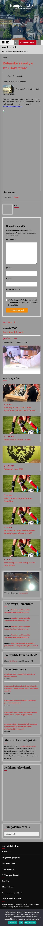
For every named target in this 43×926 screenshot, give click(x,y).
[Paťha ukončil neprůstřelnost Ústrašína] (21, 483)
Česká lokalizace (8, 870)
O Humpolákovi (7, 887)
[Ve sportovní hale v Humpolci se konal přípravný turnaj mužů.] (21, 515)
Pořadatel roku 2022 (13, 469)
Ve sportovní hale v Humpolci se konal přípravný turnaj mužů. (19, 531)
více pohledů (23, 593)
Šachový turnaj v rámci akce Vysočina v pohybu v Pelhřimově (19, 409)
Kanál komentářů (8, 864)
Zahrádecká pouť (13, 332)
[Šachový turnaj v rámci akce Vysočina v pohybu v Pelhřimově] (21, 393)
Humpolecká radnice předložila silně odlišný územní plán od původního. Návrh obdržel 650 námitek (21, 688)
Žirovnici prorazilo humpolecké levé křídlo (19, 564)
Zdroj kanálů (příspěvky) (11, 858)
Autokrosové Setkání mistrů (17, 440)
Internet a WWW (10, 328)
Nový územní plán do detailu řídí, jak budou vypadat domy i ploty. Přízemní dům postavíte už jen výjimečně (20, 726)
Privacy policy (30, 922)
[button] (16, 42)
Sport (5, 58)
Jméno (9, 268)
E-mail (8, 279)
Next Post (7, 322)
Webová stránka (13, 289)
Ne (21, 922)
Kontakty (5, 881)
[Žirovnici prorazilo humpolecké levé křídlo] (21, 548)
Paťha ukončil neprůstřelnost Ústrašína (18, 499)
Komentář (11, 239)
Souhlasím (12, 922)
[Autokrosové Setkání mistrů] (21, 425)
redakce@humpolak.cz (28, 746)
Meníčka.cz (13, 661)
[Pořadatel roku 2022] (21, 454)
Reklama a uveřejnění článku (12, 893)
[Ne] (40, 917)
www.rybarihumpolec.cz (12, 107)
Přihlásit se (6, 852)
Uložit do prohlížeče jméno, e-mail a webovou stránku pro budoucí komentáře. (22, 302)
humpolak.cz (21, 5)
